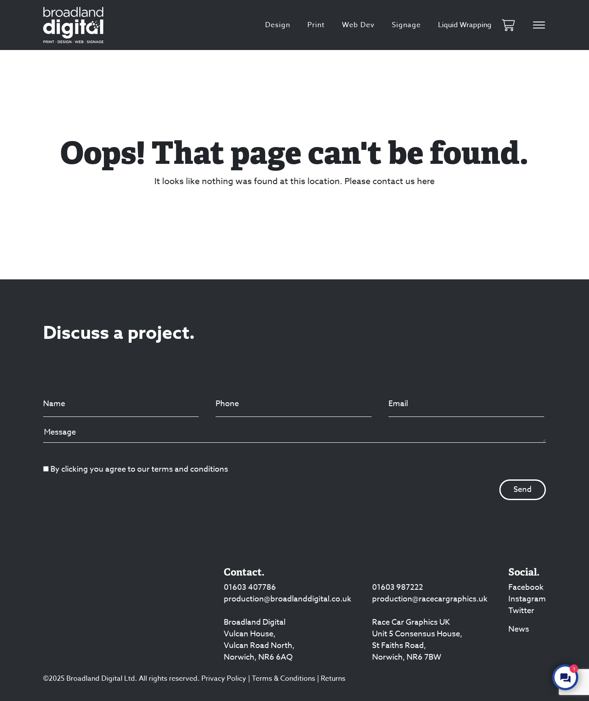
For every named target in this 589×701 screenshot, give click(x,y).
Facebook (526, 587)
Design (277, 25)
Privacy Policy (223, 678)
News (518, 629)
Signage (406, 25)
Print (316, 25)
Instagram (527, 599)
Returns (333, 678)
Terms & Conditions (283, 678)
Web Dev (358, 25)
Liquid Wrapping (465, 25)
